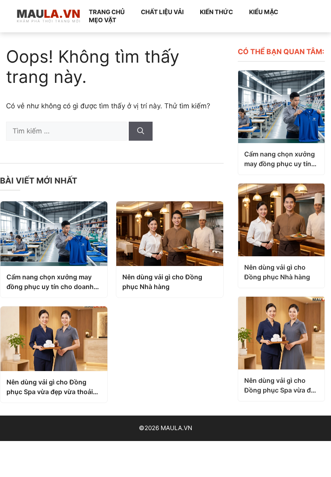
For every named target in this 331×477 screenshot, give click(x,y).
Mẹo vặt (102, 20)
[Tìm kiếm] (141, 131)
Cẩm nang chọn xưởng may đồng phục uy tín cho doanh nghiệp (50, 282)
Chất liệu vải (162, 12)
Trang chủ (107, 12)
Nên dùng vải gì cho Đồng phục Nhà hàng (162, 282)
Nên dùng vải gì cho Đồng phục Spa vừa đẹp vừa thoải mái (49, 387)
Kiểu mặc (263, 12)
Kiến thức (216, 12)
